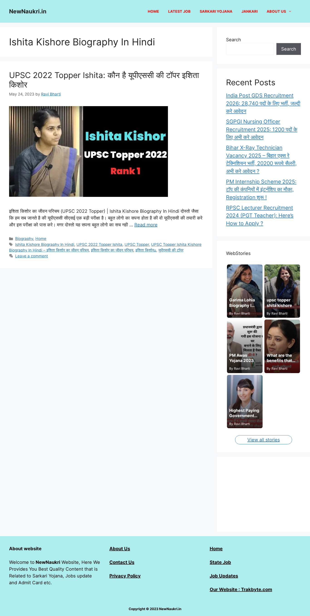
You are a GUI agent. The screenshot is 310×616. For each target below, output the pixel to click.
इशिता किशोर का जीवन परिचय (112, 250)
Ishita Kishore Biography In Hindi (44, 244)
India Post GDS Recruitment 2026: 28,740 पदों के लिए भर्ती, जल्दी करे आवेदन (263, 103)
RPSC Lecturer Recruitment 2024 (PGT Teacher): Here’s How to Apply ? (259, 216)
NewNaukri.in (28, 11)
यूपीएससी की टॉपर (170, 250)
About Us (119, 548)
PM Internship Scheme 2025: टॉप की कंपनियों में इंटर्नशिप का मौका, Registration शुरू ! (261, 189)
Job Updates (224, 576)
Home (153, 11)
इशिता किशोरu (145, 250)
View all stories (263, 439)
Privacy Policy (125, 576)
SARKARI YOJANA (216, 11)
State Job (220, 562)
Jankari (249, 11)
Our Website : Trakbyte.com (241, 589)
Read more (145, 224)
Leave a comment (31, 256)
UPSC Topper (137, 244)
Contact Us (121, 562)
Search (233, 39)
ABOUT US (276, 11)
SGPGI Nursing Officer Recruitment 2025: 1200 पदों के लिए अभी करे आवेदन (261, 129)
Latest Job (179, 11)
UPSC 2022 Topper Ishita (99, 244)
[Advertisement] (263, 494)
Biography (24, 238)
